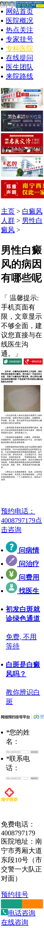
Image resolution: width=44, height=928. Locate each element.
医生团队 (19, 67)
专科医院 (19, 48)
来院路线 (19, 76)
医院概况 (19, 20)
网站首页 (19, 11)
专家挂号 (19, 39)
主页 (8, 211)
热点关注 (19, 30)
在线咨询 (14, 922)
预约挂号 (14, 894)
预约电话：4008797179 (21, 520)
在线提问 (19, 58)
